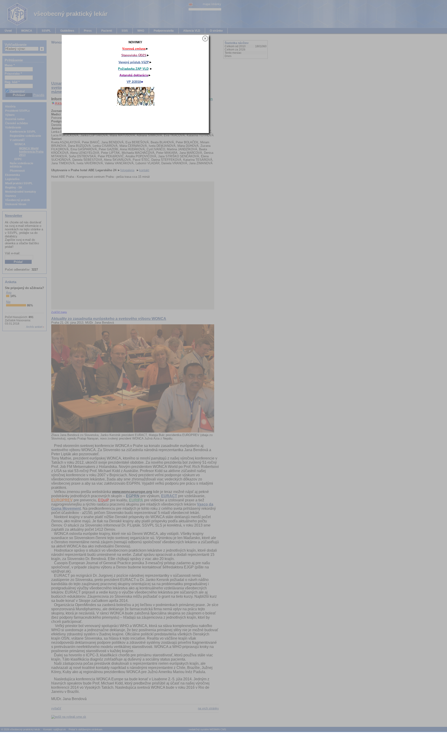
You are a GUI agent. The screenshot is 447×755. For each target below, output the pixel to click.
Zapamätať (17, 91)
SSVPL (46, 30)
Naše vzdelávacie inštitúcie (21, 165)
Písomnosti (17, 170)
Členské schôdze (16, 123)
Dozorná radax (15, 119)
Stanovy (10, 196)
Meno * (10, 65)
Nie (8, 302)
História (10, 106)
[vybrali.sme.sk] (71, 717)
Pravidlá (38, 95)
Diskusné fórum (15, 204)
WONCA (26, 30)
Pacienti (106, 30)
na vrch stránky (208, 708)
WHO (140, 30)
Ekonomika (12, 175)
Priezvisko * (13, 73)
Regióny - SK (13, 187)
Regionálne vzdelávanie (25, 136)
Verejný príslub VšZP (244, 67)
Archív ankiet (34, 327)
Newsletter (13, 216)
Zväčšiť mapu (59, 312)
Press (88, 30)
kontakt (144, 170)
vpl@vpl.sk (59, 729)
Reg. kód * (12, 82)
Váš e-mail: (12, 253)
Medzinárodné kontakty (20, 191)
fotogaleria (127, 170)
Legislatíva (12, 179)
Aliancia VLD (191, 30)
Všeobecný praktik (17, 200)
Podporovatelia (164, 30)
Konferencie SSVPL (23, 131)
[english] (191, 4)
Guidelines (67, 30)
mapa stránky (212, 4)
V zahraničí (17, 140)
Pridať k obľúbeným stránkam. (86, 729)
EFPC (18, 159)
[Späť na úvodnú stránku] (14, 25)
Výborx (10, 115)
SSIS (125, 30)
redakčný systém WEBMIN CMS (207, 729)
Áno (8, 292)
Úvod (8, 30)
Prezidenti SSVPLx (17, 110)
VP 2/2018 (244, 87)
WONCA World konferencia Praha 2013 (31, 152)
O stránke (216, 30)
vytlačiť (56, 708)
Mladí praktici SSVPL (19, 183)
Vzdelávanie (13, 127)
